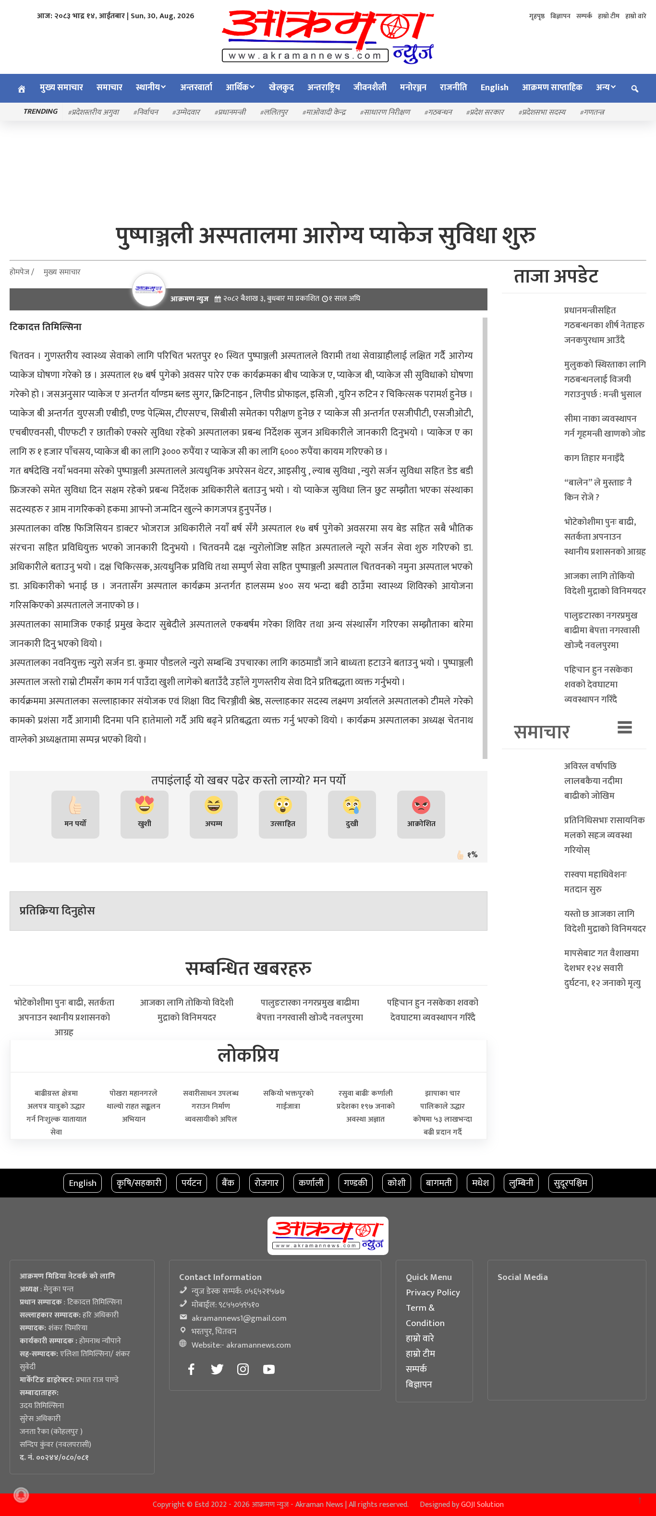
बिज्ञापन (560, 16)
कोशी (397, 1183)
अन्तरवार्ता (196, 88)
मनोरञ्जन (413, 88)
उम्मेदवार (188, 112)
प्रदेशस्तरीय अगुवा (95, 112)
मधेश (480, 1183)
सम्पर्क (584, 16)
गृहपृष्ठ (537, 16)
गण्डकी (355, 1183)
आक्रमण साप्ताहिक (552, 88)
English (495, 88)
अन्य (603, 88)
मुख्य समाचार (61, 88)
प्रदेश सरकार (487, 112)
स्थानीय (148, 88)
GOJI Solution (482, 1504)
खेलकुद (281, 88)
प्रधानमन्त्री (231, 112)
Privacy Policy (433, 1292)
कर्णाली (311, 1183)
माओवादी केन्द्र (325, 112)
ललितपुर (276, 112)
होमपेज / (22, 272)
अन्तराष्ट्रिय (323, 88)
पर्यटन (192, 1183)
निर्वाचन (147, 112)
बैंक (228, 1183)
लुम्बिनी (521, 1183)
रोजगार (267, 1183)
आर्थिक (237, 88)
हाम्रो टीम (609, 16)
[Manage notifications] (21, 1495)
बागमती (439, 1183)
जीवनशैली (370, 88)
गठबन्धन (439, 112)
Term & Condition (425, 1315)
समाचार (109, 88)
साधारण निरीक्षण (387, 112)
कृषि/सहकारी (139, 1183)
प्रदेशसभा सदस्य (543, 112)
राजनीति (453, 88)
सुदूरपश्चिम (570, 1183)
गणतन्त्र (593, 112)
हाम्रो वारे (635, 16)
